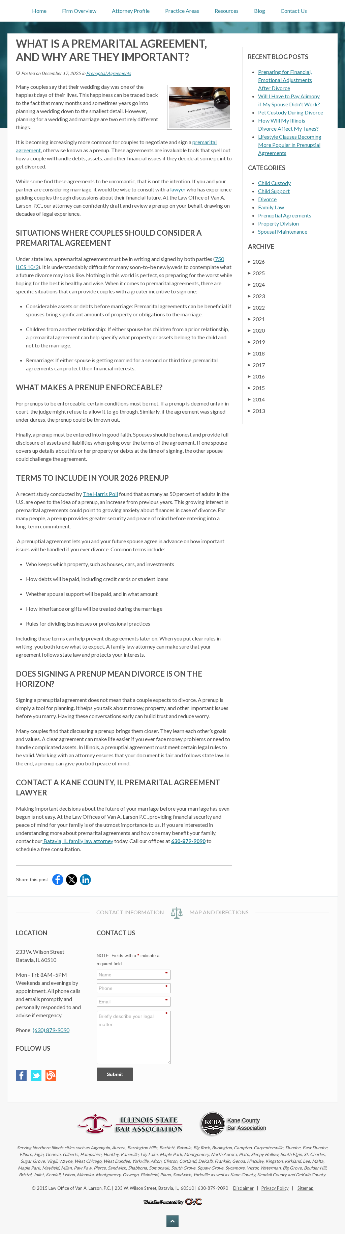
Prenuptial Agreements (108, 73)
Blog (259, 10)
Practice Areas (182, 10)
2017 (256, 365)
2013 (256, 411)
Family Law (271, 207)
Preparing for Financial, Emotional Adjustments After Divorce (285, 80)
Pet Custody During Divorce (290, 112)
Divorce (267, 199)
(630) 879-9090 (51, 1030)
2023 (256, 296)
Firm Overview (79, 10)
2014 (256, 399)
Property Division (278, 223)
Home (39, 10)
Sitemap (305, 1188)
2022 (256, 307)
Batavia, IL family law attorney (77, 841)
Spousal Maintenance (282, 231)
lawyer (178, 189)
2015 (256, 388)
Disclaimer (243, 1188)
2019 (256, 342)
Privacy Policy (275, 1188)
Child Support (274, 191)
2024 (256, 284)
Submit (115, 1074)
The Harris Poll (100, 494)
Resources (227, 10)
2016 (256, 376)
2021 (256, 319)
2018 (256, 353)
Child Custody (274, 183)
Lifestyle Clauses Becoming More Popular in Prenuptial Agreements (289, 144)
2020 (256, 330)
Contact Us (294, 10)
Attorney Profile (131, 10)
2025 (256, 273)
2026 (256, 261)
